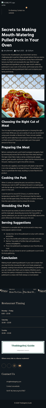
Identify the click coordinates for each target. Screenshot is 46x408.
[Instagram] (14, 366)
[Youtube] (20, 366)
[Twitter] (9, 366)
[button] (26, 7)
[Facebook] (4, 366)
